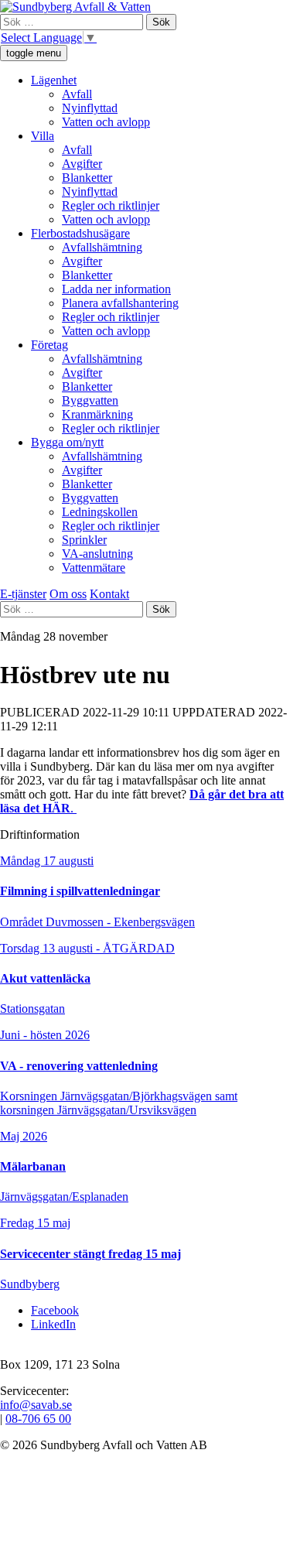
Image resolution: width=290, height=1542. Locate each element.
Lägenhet (54, 80)
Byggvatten (90, 400)
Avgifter (82, 163)
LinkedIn (53, 1324)
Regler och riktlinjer (110, 205)
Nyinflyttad (90, 108)
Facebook (55, 1310)
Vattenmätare (93, 567)
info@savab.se (36, 1404)
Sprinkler (84, 539)
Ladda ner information (116, 289)
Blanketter (87, 177)
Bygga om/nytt (67, 442)
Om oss (68, 593)
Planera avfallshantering (120, 302)
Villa (42, 135)
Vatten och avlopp (106, 121)
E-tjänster (23, 593)
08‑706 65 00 (38, 1418)
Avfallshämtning (102, 247)
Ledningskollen (100, 511)
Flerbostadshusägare (80, 233)
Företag (49, 344)
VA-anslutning (97, 553)
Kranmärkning (97, 414)
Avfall (77, 94)
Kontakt (109, 593)
